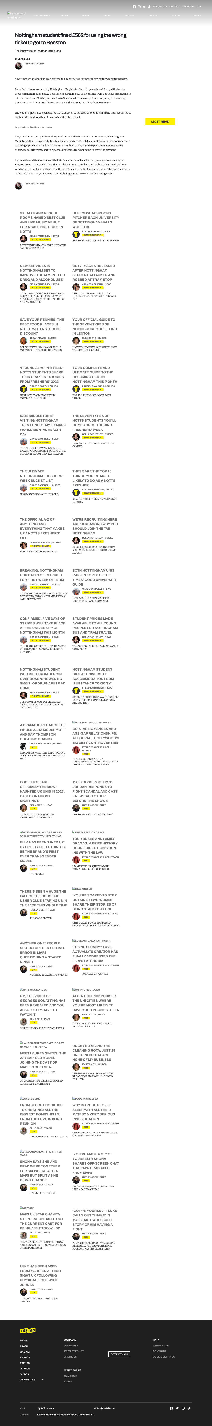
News (64, 15)
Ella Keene (89, 338)
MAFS (103, 805)
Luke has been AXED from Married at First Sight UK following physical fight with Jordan (41, 1275)
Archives (70, 1357)
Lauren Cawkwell (93, 386)
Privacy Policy (74, 1351)
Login (68, 1381)
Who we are (160, 6)
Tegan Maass (38, 338)
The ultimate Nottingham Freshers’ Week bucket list (41, 475)
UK (33, 747)
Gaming (107, 15)
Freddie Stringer (93, 490)
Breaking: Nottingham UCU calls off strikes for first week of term (42, 575)
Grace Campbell (40, 439)
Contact (174, 6)
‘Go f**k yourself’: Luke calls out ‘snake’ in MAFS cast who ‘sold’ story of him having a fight (94, 1220)
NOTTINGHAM (40, 239)
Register (70, 1376)
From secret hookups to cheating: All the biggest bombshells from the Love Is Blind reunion (41, 1114)
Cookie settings (164, 1357)
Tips (199, 6)
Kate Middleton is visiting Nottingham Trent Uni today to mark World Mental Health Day (43, 425)
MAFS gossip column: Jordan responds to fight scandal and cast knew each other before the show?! (95, 791)
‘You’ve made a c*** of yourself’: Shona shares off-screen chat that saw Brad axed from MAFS (95, 1163)
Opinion (175, 15)
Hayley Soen (90, 805)
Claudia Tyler (91, 231)
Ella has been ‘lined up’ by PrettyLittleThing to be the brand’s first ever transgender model (43, 851)
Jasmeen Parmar (92, 284)
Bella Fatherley (40, 236)
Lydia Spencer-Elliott (95, 747)
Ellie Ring (36, 1019)
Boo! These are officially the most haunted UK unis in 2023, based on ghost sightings (42, 791)
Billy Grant (30, 64)
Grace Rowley (38, 386)
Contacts (159, 1351)
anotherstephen (40, 743)
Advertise (188, 6)
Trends (152, 15)
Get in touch (119, 1354)
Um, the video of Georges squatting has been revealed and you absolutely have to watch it (43, 1005)
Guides (198, 15)
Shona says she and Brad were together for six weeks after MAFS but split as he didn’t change (40, 1171)
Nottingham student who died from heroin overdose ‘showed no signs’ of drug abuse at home (42, 679)
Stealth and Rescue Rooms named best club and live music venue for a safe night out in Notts (42, 222)
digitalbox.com (45, 1408)
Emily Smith (37, 805)
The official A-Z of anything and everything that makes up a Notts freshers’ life (42, 529)
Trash (85, 15)
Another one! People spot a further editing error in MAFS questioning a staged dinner (42, 952)
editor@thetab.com (104, 1408)
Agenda (129, 15)
